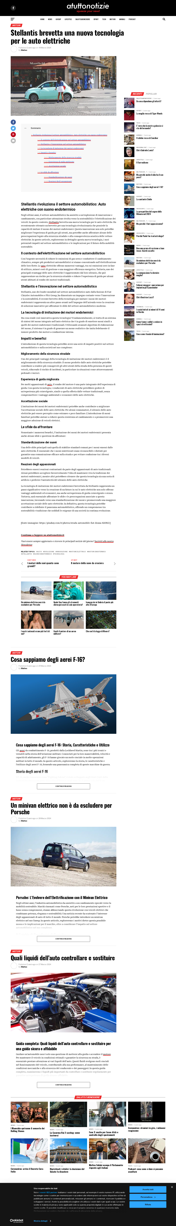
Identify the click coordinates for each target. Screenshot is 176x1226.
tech (104, 19)
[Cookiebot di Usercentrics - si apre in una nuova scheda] (16, 1221)
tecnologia (59, 554)
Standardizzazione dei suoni (60, 177)
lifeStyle (68, 19)
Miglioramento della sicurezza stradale (65, 157)
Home (42, 19)
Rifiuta (148, 1204)
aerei (22, 750)
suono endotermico (43, 554)
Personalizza (146, 1197)
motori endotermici (97, 552)
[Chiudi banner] (172, 1187)
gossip (58, 19)
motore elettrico (78, 552)
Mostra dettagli (41, 1221)
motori (113, 19)
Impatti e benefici (48, 152)
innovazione (62, 552)
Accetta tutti (148, 1189)
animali (122, 19)
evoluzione (49, 552)
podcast (132, 19)
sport (96, 19)
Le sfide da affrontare (50, 172)
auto (43, 265)
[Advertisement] (144, 72)
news (50, 19)
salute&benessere (82, 19)
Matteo (24, 50)
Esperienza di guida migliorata (61, 161)
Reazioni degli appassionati (60, 181)
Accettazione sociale (57, 166)
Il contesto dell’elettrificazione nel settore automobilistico (66, 140)
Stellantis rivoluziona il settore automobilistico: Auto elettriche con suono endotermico (70, 135)
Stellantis (54, 222)
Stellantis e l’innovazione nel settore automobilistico (63, 144)
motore (107, 1054)
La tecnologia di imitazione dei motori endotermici (62, 148)
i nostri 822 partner (48, 1192)
